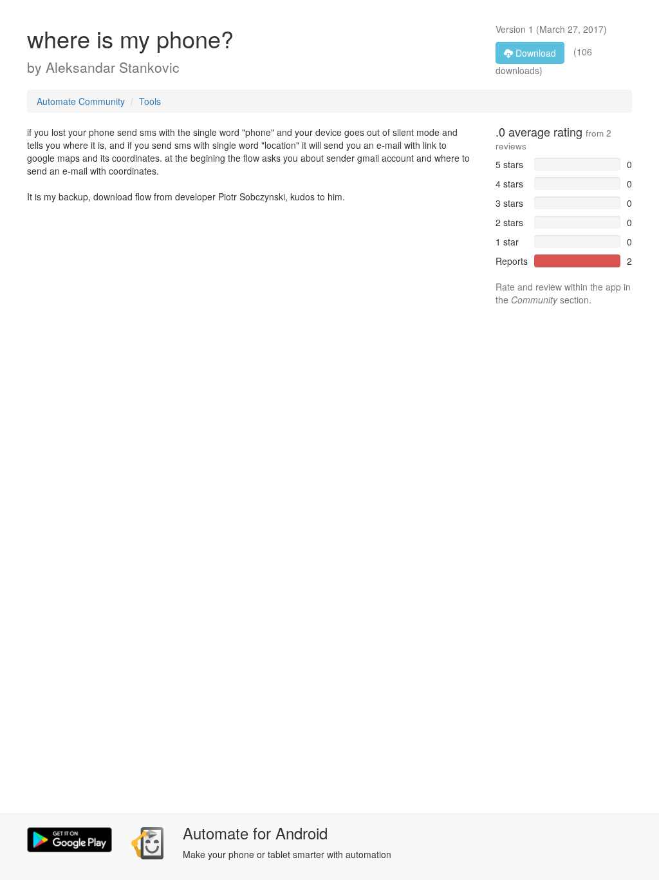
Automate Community (81, 101)
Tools (150, 101)
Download (534, 52)
